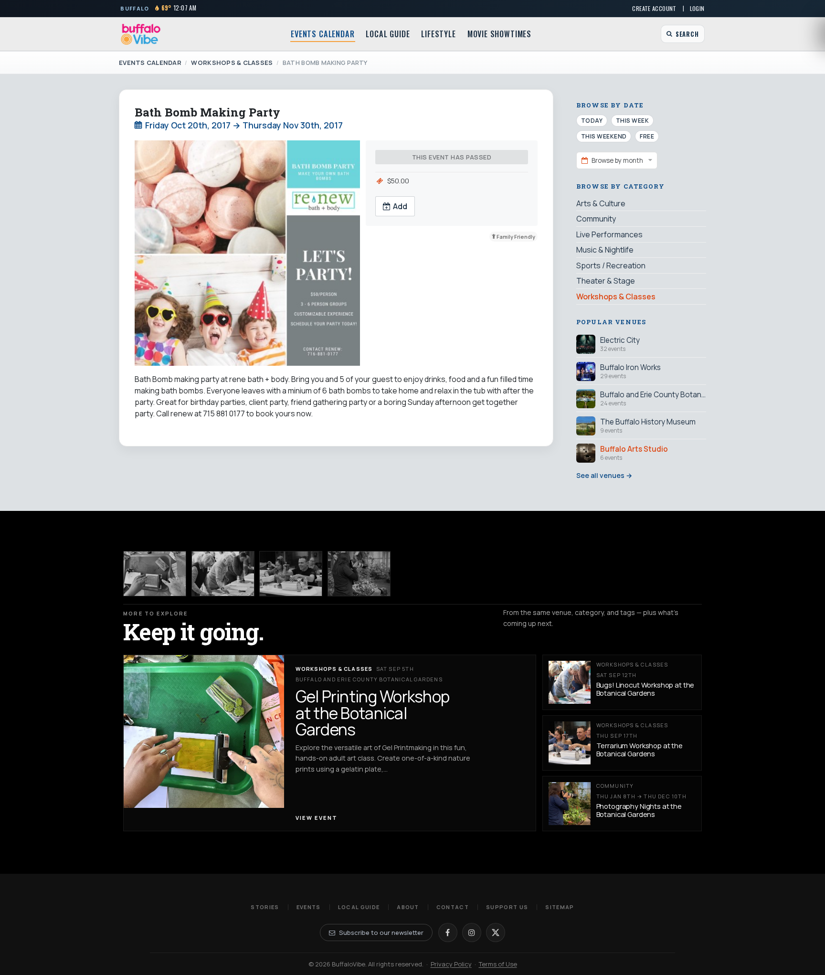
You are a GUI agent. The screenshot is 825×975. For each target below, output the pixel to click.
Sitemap (559, 907)
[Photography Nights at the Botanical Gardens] (359, 573)
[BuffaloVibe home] (140, 34)
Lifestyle (438, 34)
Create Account (654, 8)
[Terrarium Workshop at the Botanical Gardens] (290, 573)
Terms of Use (498, 964)
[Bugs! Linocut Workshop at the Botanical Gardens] (222, 573)
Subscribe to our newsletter (381, 932)
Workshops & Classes (232, 62)
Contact (452, 907)
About (408, 907)
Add (400, 206)
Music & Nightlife (605, 249)
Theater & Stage (605, 281)
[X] (495, 932)
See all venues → (604, 475)
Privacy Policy (451, 964)
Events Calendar (322, 34)
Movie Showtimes (499, 34)
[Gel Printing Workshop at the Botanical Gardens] (154, 573)
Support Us (507, 907)
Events (308, 907)
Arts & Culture (600, 203)
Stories (265, 907)
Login (697, 8)
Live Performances (609, 234)
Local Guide (388, 34)
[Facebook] (447, 932)
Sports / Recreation (610, 265)
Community (596, 218)
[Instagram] (471, 932)
